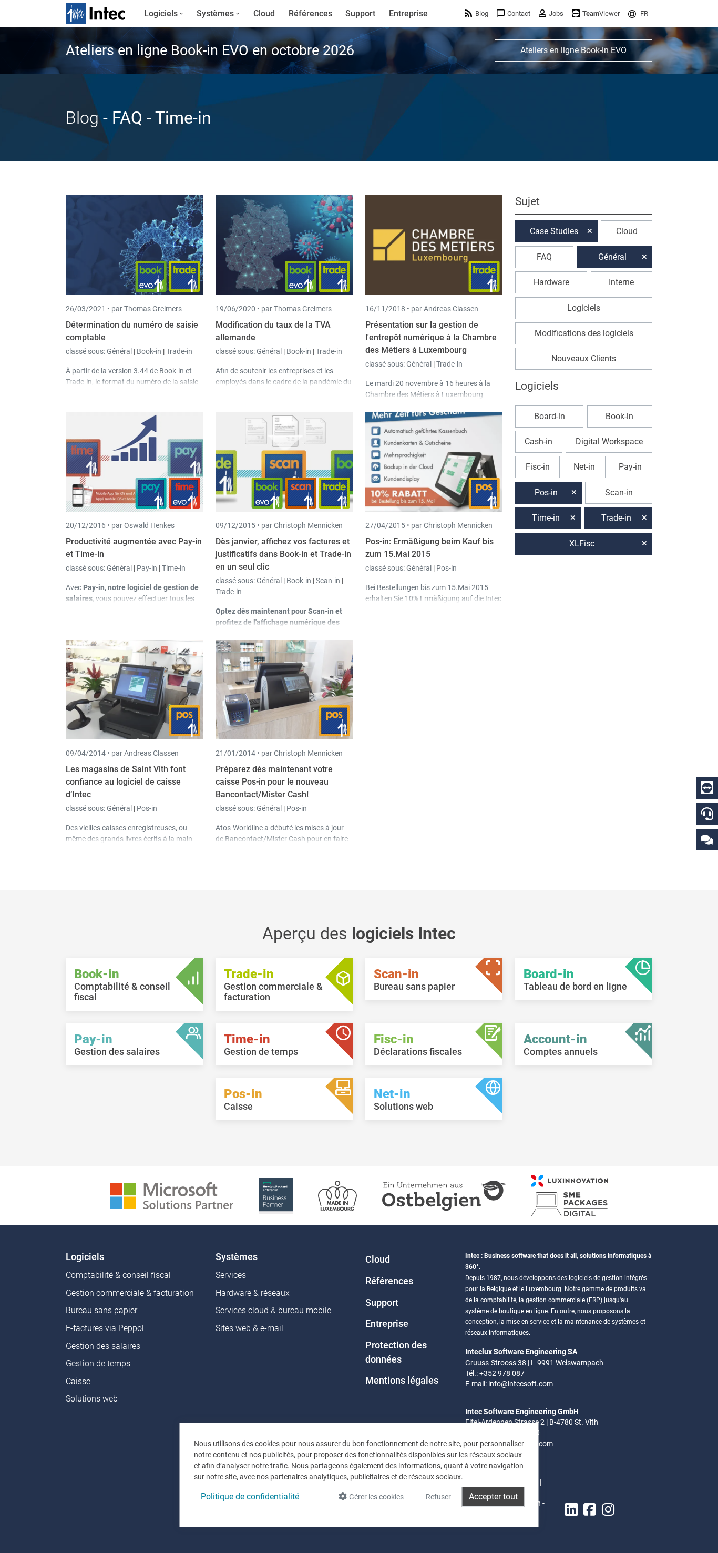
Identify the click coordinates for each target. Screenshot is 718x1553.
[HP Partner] (276, 1195)
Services (231, 1275)
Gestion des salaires (103, 1346)
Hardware (551, 282)
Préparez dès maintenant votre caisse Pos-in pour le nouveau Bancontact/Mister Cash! (274, 781)
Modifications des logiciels (584, 333)
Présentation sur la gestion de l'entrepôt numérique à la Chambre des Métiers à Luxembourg (431, 337)
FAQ (544, 257)
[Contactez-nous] (707, 839)
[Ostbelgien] (444, 1195)
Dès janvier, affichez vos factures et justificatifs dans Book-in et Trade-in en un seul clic (283, 554)
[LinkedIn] (571, 1509)
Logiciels (583, 308)
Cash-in (538, 441)
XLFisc (581, 544)
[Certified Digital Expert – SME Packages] (569, 1195)
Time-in (174, 568)
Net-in (584, 467)
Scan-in (328, 580)
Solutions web (92, 1399)
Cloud (627, 231)
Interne (621, 282)
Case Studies (554, 231)
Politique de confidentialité (250, 1496)
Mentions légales (401, 1380)
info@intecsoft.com (520, 1383)
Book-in (149, 351)
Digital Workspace (609, 441)
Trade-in (179, 351)
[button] (638, 13)
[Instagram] (608, 1509)
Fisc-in (538, 467)
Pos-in (446, 568)
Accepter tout (493, 1496)
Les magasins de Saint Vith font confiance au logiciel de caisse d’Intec (126, 781)
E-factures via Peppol (105, 1328)
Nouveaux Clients (583, 358)
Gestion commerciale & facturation (130, 1293)
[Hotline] (707, 814)
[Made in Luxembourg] (337, 1195)
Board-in (549, 416)
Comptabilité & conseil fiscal (118, 1275)
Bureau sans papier (101, 1310)
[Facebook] (589, 1509)
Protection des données (396, 1352)
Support (381, 1302)
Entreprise (386, 1323)
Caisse (78, 1381)
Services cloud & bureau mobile (273, 1310)
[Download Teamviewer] (707, 788)
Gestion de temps (98, 1363)
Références (389, 1281)
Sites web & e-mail (249, 1328)
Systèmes (237, 1257)
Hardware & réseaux (253, 1293)
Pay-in (147, 568)
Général (120, 351)
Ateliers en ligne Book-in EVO (573, 50)
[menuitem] (163, 13)
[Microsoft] (171, 1195)
